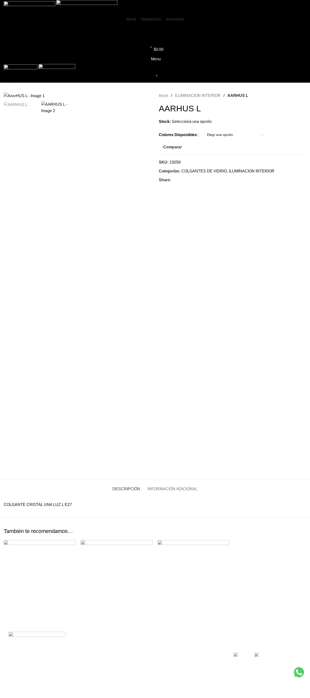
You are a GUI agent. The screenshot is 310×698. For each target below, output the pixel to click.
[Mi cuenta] (155, 30)
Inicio (164, 95)
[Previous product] (292, 96)
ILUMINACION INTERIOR (198, 95)
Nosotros (166, 659)
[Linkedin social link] (180, 180)
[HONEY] (194, 576)
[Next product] (303, 96)
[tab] (126, 486)
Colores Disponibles (178, 135)
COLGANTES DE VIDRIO (204, 171)
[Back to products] (297, 96)
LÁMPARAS (94, 668)
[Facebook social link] (174, 180)
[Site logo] (30, 7)
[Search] (155, 39)
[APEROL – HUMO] (40, 576)
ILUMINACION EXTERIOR (107, 649)
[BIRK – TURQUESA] (117, 576)
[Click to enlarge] (13, 89)
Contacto (166, 668)
